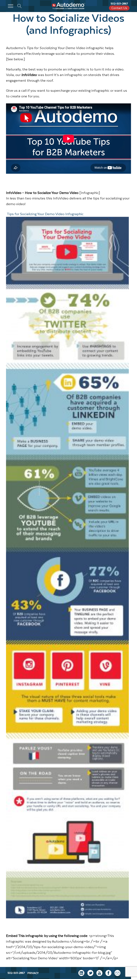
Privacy (33, 972)
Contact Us (119, 8)
